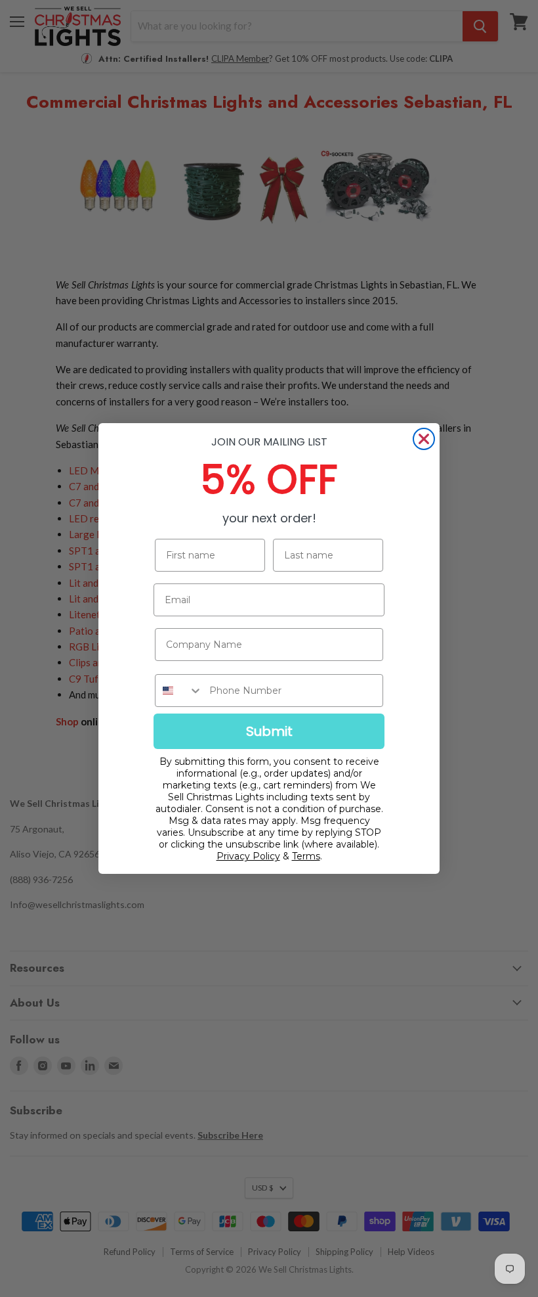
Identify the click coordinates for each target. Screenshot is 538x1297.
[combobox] (179, 690)
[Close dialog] (423, 438)
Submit (269, 731)
